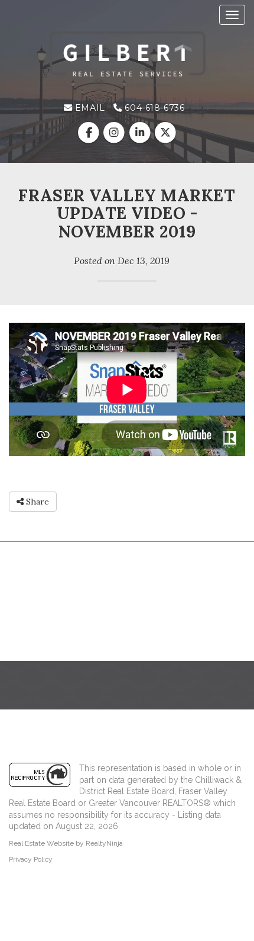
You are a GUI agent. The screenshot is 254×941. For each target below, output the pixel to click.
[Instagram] (115, 132)
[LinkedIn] (141, 132)
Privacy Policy (31, 859)
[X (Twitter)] (165, 132)
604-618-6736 (153, 107)
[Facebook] (90, 132)
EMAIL (88, 107)
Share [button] (36, 501)
